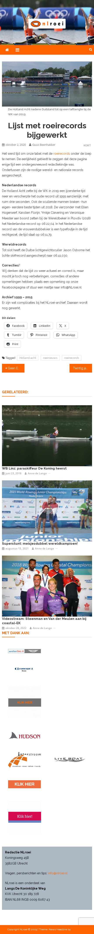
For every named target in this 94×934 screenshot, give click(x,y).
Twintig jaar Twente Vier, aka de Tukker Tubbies (82, 368)
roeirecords (61, 153)
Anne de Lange (37, 473)
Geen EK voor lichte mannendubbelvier (16, 368)
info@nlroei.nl (58, 873)
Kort (87, 145)
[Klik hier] (24, 701)
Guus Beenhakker (43, 145)
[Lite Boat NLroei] (69, 759)
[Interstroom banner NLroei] (24, 760)
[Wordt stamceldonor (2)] (24, 817)
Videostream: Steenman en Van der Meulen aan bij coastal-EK (44, 621)
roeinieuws (50, 357)
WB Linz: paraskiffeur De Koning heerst (34, 468)
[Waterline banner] (24, 651)
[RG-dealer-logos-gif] (24, 784)
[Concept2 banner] (24, 669)
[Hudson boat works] (24, 735)
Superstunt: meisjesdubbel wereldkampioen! (40, 544)
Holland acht (27, 357)
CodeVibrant (78, 929)
